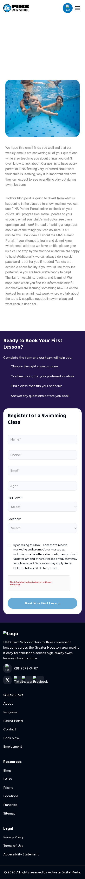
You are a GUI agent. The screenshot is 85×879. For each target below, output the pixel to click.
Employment (12, 746)
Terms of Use (13, 846)
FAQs (7, 779)
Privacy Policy (13, 837)
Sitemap (9, 813)
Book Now (11, 738)
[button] (77, 8)
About (8, 703)
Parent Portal (13, 721)
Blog (27, 40)
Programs (10, 712)
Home (11, 40)
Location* (14, 519)
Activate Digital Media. (64, 872)
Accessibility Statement (21, 854)
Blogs (7, 770)
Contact (9, 729)
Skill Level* (15, 498)
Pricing (8, 788)
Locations (10, 796)
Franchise (10, 805)
